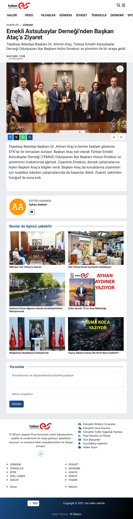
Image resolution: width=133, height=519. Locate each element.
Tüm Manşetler (91, 439)
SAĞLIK (14, 479)
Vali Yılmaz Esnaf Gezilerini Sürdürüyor (89, 267)
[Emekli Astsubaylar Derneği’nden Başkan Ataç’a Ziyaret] (66, 97)
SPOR (13, 472)
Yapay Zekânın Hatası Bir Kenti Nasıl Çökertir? (93, 352)
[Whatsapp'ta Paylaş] (23, 137)
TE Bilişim (75, 514)
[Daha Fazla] (30, 137)
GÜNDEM (65, 15)
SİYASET (81, 15)
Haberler (12, 25)
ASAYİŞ (73, 472)
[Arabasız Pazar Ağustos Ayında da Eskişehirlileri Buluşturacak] (37, 289)
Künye (13, 486)
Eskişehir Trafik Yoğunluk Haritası (102, 431)
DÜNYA (73, 476)
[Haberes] (19, 5)
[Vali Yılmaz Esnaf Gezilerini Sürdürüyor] (96, 247)
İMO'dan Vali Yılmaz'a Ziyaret (25, 267)
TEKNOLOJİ (99, 15)
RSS (35, 503)
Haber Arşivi (90, 447)
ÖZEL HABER (17, 476)
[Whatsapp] (41, 454)
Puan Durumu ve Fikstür (96, 435)
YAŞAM (73, 479)
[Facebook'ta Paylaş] (10, 137)
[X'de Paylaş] (16, 137)
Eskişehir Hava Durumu (96, 428)
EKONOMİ (116, 15)
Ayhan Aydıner (38, 204)
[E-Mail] (32, 212)
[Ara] (118, 5)
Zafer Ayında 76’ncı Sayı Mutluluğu (87, 308)
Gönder (16, 404)
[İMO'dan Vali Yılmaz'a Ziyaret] (37, 247)
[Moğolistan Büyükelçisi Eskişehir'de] (37, 333)
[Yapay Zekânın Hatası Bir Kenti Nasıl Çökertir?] (96, 333)
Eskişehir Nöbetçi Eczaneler (99, 424)
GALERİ (11, 15)
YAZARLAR (47, 15)
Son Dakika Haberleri (95, 443)
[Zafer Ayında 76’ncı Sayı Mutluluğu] (96, 289)
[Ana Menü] (123, 5)
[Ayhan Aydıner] (17, 206)
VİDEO (28, 15)
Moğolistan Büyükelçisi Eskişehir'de (29, 352)
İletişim (73, 486)
